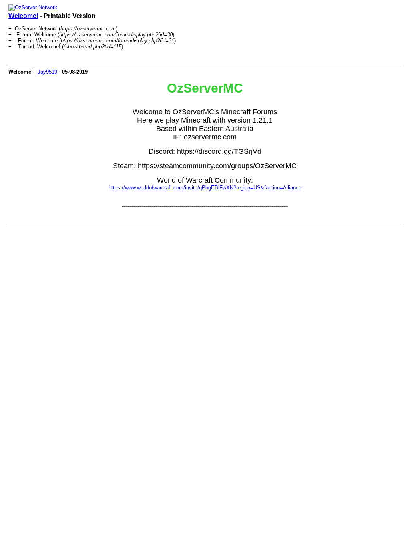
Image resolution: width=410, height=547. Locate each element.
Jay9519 (47, 72)
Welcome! (23, 15)
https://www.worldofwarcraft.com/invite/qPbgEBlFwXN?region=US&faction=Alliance (205, 188)
